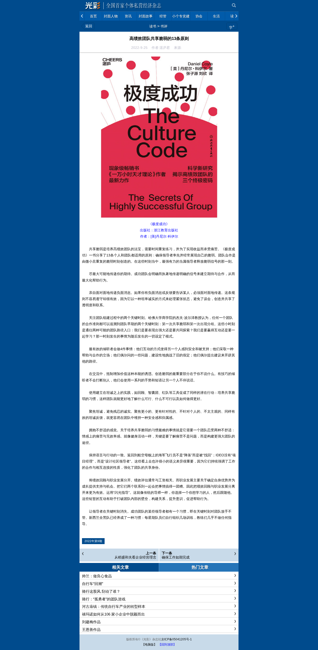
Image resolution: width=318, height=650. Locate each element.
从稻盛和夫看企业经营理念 (135, 557)
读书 (152, 26)
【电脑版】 (149, 644)
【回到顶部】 (167, 644)
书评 (163, 26)
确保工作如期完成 (176, 557)
